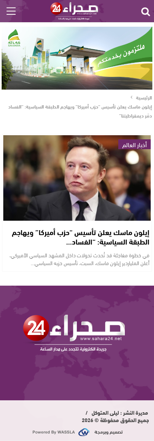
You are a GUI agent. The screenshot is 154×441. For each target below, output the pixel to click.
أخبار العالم (134, 144)
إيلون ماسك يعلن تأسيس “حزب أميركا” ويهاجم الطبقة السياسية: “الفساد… (80, 236)
